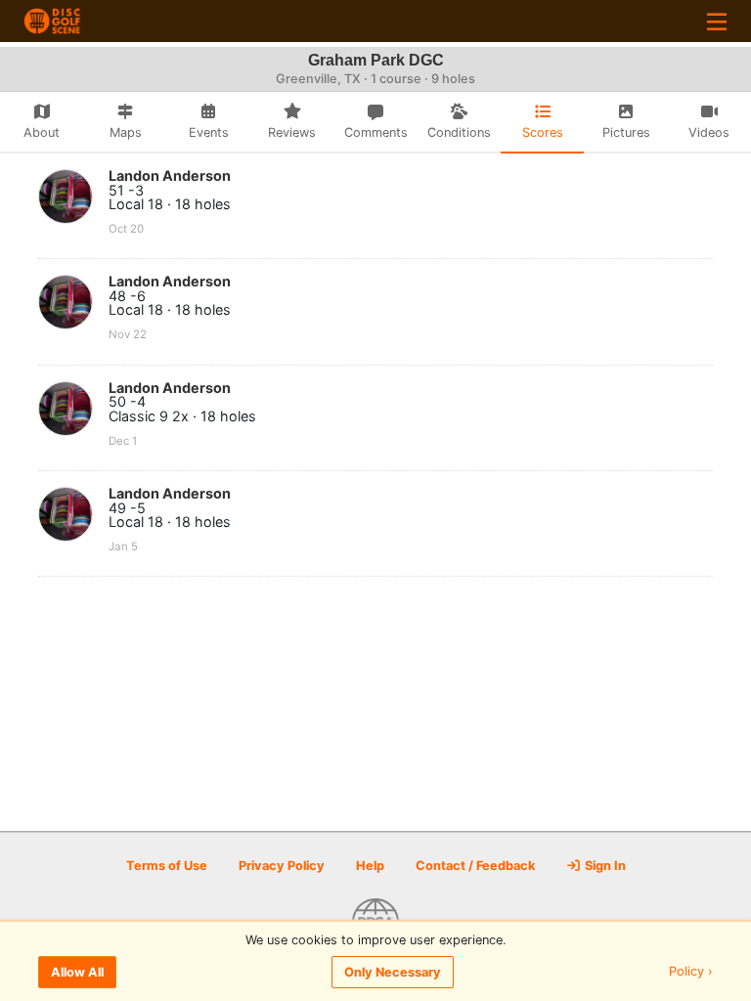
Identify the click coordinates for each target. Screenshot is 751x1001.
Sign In (604, 865)
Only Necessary (392, 972)
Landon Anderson (170, 175)
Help (370, 865)
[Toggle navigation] (717, 21)
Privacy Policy (282, 865)
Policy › (691, 972)
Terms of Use (166, 865)
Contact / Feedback (475, 865)
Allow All (77, 972)
